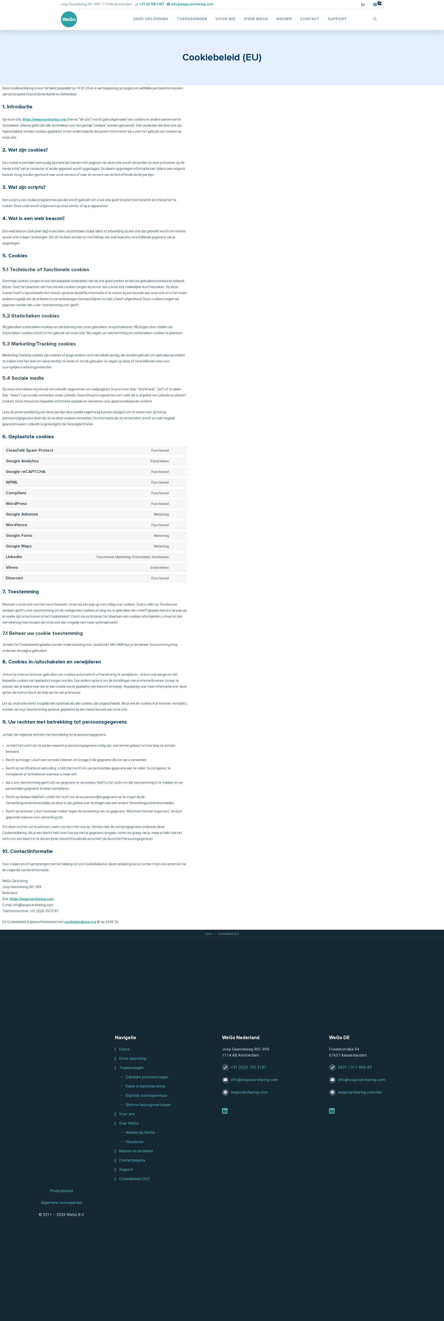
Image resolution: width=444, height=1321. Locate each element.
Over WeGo (129, 1123)
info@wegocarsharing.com (192, 4)
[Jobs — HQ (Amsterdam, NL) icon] (376, 5)
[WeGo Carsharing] (69, 19)
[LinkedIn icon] (363, 5)
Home (208, 934)
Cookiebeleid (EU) (134, 1178)
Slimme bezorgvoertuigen (148, 1104)
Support (126, 1169)
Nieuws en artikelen (136, 1151)
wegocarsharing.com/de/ (360, 1092)
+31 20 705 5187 (151, 4)
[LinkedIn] (225, 1112)
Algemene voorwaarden (61, 1202)
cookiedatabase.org (80, 922)
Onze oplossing (132, 1058)
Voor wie (127, 1114)
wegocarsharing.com (249, 1092)
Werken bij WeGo (140, 1132)
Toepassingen (131, 1067)
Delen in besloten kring (145, 1086)
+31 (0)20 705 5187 (248, 1067)
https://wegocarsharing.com (44, 119)
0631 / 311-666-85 (355, 1067)
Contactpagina (132, 1160)
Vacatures (135, 1141)
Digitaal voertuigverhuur (146, 1095)
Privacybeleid (61, 1190)
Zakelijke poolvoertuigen (147, 1077)
